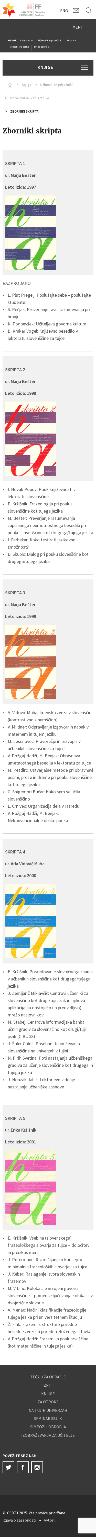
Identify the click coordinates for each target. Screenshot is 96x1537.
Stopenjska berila (19, 46)
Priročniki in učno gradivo (29, 98)
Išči (89, 10)
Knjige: (12, 40)
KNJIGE (48, 1393)
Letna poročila (42, 46)
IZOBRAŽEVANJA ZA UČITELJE (48, 1435)
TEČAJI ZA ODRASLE (48, 1376)
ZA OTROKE (48, 1401)
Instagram (37, 1467)
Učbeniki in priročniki (50, 40)
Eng (64, 10)
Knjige (26, 85)
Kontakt (77, 10)
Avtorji (50, 1520)
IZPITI (48, 1385)
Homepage (9, 85)
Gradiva (71, 40)
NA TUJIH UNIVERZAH (48, 1410)
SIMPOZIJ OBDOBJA (48, 1426)
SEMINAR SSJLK (48, 1418)
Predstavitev (26, 40)
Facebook (23, 1467)
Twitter (8, 1467)
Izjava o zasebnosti (19, 1520)
